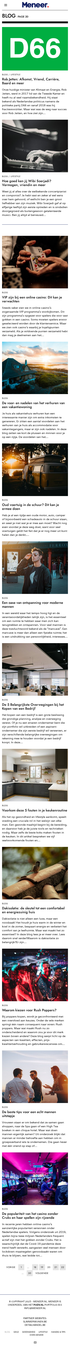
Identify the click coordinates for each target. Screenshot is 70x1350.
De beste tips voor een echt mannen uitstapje (29, 1114)
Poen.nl (38, 1304)
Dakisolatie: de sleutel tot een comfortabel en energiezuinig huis (33, 910)
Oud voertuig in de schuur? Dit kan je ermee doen (30, 506)
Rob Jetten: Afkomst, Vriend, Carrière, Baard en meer (31, 81)
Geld (16, 1331)
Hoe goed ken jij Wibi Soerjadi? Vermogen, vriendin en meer (26, 183)
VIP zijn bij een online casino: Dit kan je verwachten (32, 299)
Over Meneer (36, 1334)
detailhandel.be (35, 1325)
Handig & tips (58, 1331)
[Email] (35, 1342)
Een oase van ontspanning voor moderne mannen (32, 604)
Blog (5, 74)
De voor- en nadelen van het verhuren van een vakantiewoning (33, 405)
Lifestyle (16, 74)
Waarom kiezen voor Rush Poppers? (29, 1010)
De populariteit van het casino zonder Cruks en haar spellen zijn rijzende (30, 1215)
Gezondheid (28, 1331)
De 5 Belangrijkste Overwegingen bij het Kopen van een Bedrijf (33, 706)
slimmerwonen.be (35, 1321)
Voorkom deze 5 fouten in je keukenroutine (34, 810)
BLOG (7, 1331)
